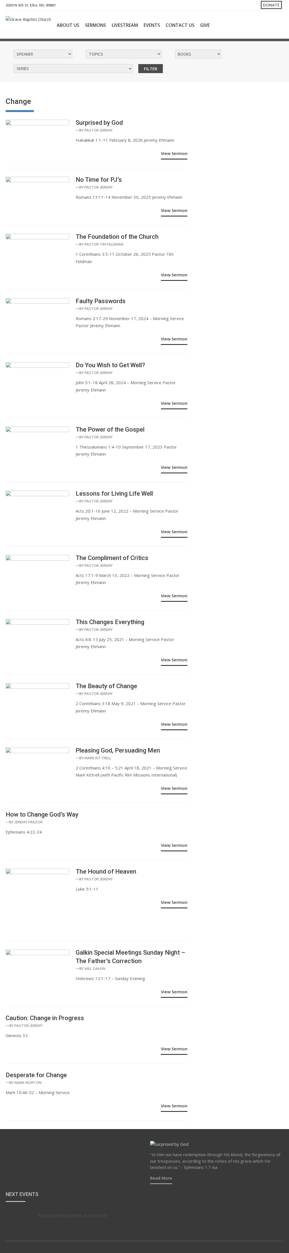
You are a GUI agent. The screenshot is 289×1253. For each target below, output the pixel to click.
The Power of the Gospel (110, 429)
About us (68, 25)
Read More (161, 1178)
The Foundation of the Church (117, 236)
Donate (271, 5)
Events (152, 25)
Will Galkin (94, 968)
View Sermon (174, 153)
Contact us (180, 25)
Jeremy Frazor (28, 822)
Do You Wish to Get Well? (110, 365)
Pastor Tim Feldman (103, 244)
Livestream (125, 25)
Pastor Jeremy (98, 130)
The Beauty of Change (106, 686)
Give (205, 25)
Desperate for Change (36, 1075)
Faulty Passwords (101, 301)
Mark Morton (27, 1082)
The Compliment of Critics (112, 557)
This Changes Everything (110, 622)
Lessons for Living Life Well (114, 493)
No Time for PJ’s (99, 179)
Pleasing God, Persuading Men (118, 750)
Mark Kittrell (97, 758)
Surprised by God (99, 122)
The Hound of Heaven (106, 871)
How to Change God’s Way (42, 814)
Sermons (95, 25)
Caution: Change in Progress (45, 1018)
